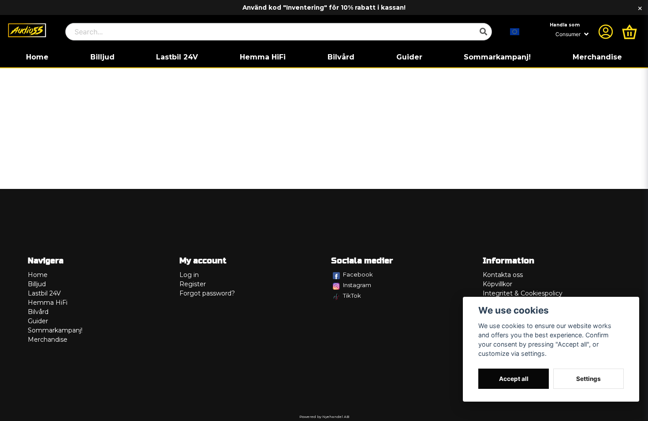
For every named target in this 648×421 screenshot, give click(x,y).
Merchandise (597, 57)
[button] (515, 31)
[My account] (606, 32)
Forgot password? (207, 293)
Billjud (102, 57)
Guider (409, 57)
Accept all (514, 378)
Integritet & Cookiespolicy (522, 293)
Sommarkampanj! (497, 57)
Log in (189, 275)
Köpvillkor (497, 284)
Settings (588, 378)
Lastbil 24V (177, 57)
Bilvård (341, 57)
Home (37, 57)
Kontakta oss (503, 275)
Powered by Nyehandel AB (324, 416)
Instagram (357, 284)
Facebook (358, 274)
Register (192, 284)
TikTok (352, 295)
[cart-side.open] (629, 32)
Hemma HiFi (263, 57)
